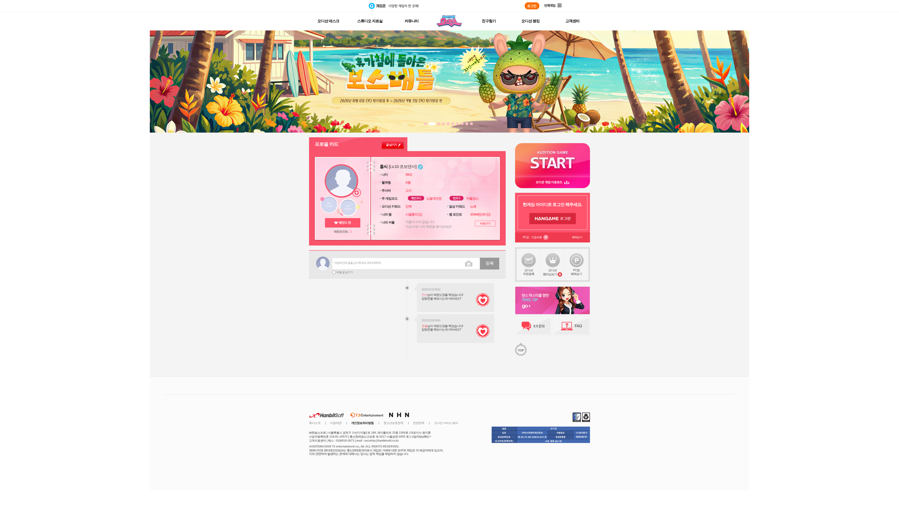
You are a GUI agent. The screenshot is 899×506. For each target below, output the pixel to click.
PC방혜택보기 (576, 272)
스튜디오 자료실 (370, 21)
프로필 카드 (326, 144)
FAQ (572, 326)
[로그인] (532, 5)
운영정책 (418, 423)
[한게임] (349, 6)
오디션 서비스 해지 (446, 423)
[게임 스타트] (552, 159)
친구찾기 (489, 21)
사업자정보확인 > (421, 436)
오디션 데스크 (328, 21)
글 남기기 (391, 144)
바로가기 (485, 223)
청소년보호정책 (393, 423)
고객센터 (572, 21)
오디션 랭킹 (530, 21)
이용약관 (335, 423)
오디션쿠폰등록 (528, 272)
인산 (424, 295)
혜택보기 (577, 237)
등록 (490, 263)
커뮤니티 (412, 21)
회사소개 (314, 423)
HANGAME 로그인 (552, 218)
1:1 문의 (533, 326)
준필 (424, 326)
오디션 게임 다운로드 (552, 182)
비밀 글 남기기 (344, 272)
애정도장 (342, 222)
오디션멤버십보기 (550, 272)
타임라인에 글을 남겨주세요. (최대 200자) (357, 262)
